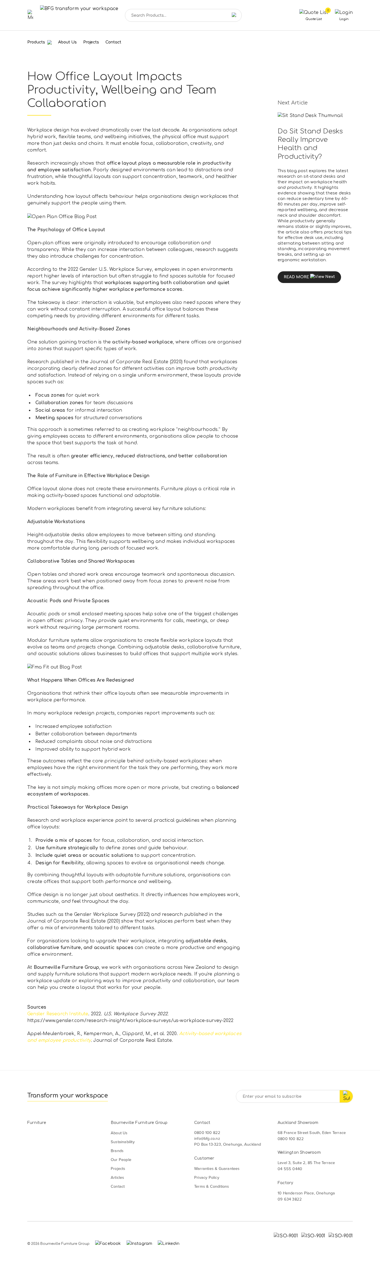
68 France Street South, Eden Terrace (312, 1133)
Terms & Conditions (211, 1186)
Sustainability (123, 1142)
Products (36, 42)
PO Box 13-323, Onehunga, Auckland (227, 1144)
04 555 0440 (290, 1169)
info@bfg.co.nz (207, 1138)
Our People (121, 1160)
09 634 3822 (290, 1199)
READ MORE (296, 277)
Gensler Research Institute (57, 1013)
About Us (67, 42)
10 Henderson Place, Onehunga (306, 1193)
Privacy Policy (206, 1177)
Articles (117, 1177)
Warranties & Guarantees (217, 1168)
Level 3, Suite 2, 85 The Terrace (306, 1163)
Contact (113, 42)
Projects (91, 42)
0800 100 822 (207, 1133)
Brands (117, 1151)
